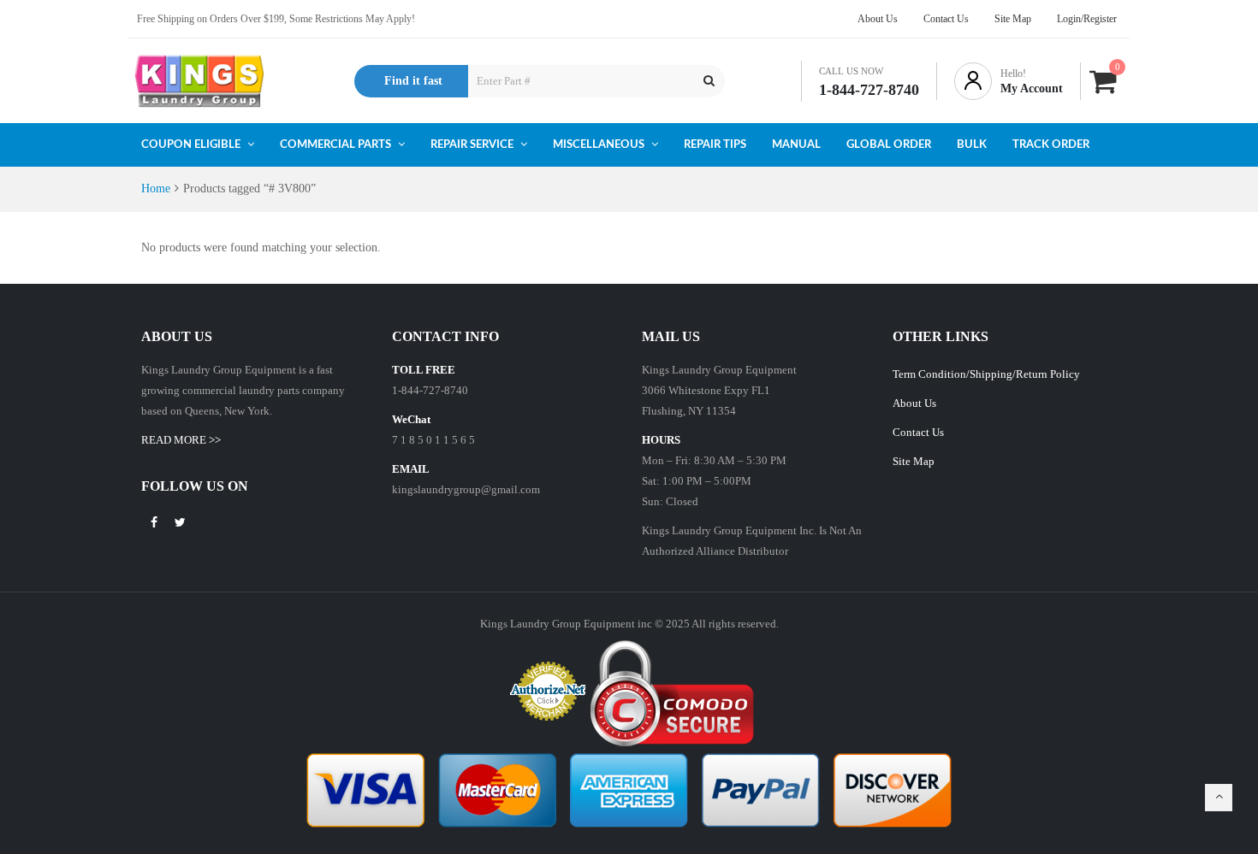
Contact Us (918, 432)
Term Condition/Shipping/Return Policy (986, 374)
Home (155, 188)
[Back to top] (1218, 797)
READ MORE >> (181, 439)
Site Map (914, 461)
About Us (914, 403)
